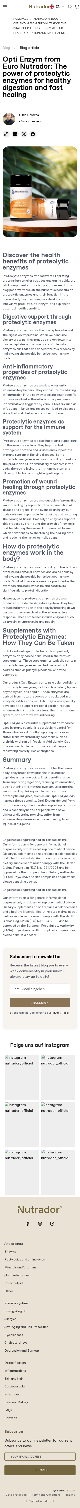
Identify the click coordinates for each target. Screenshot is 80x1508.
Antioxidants (13, 1244)
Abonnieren (40, 1003)
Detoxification (15, 1363)
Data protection (16, 1495)
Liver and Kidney (16, 1402)
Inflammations (15, 1371)
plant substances (17, 1275)
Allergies (10, 1319)
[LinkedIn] (52, 1224)
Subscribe (40, 1470)
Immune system (16, 1303)
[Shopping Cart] (76, 6)
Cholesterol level (16, 1343)
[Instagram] (40, 1224)
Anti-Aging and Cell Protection (26, 1327)
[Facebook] (28, 1224)
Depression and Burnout (21, 1351)
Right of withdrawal (41, 1501)
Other (8, 1291)
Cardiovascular (15, 1387)
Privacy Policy (61, 1013)
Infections (12, 1395)
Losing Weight (14, 1311)
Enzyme (10, 1252)
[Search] (70, 6)
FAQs (8, 1410)
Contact (10, 1418)
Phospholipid (13, 1283)
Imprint (70, 1495)
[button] (57, 6)
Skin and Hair (13, 1379)
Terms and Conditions (46, 1495)
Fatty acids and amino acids (24, 1260)
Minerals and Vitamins (20, 1268)
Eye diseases (13, 1335)
